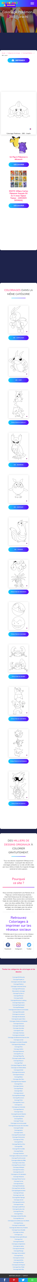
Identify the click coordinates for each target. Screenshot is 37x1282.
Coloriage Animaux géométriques (18, 1237)
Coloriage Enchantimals (19, 1186)
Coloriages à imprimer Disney (18, 986)
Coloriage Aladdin (18, 998)
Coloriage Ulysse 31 (18, 1172)
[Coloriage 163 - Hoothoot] (18, 489)
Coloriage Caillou (18, 1132)
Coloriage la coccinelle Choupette (18, 1042)
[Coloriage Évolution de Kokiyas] (18, 785)
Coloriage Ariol (18, 1239)
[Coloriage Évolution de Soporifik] (18, 701)
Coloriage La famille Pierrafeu (18, 1216)
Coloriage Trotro (18, 1100)
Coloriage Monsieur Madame (18, 1081)
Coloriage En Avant (18, 1030)
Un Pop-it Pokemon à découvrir (18, 158)
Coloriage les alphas (18, 1246)
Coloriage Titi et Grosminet (18, 1158)
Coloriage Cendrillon (18, 1153)
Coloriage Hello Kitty (18, 1269)
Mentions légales (14, 1276)
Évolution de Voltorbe (18, 634)
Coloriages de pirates (18, 1028)
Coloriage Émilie (18, 1142)
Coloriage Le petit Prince (18, 1207)
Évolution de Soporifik (18, 719)
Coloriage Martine (18, 1151)
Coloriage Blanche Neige (18, 1095)
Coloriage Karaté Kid (18, 1241)
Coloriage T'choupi (18, 1121)
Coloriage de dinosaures (18, 1072)
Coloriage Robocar (18, 996)
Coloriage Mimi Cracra (18, 1102)
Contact (25, 1276)
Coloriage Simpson (18, 1061)
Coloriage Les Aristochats (18, 1107)
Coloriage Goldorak (18, 1023)
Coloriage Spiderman (18, 1051)
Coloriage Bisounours (18, 1098)
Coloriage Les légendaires (18, 1244)
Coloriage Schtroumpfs (18, 1012)
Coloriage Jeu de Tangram (18, 1265)
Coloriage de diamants (18, 1248)
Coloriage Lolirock (18, 1200)
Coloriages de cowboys (18, 1014)
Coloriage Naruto (18, 1255)
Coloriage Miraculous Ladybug (18, 1000)
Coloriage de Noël (18, 1070)
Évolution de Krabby (18, 676)
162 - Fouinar (18, 549)
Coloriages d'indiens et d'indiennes (18, 1021)
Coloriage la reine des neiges (18, 982)
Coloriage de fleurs (18, 1183)
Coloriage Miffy (18, 1146)
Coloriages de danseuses (18, 1016)
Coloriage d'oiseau (18, 1204)
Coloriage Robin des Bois (18, 1188)
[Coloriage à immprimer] (10, 4)
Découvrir (19, 164)
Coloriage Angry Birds (18, 1116)
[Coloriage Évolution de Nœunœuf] (18, 574)
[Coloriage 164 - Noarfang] (18, 447)
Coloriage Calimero (18, 1086)
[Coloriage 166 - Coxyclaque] (18, 320)
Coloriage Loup (18, 1234)
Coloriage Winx (19, 1047)
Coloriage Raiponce (19, 1109)
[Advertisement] (18, 34)
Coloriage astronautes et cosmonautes (18, 1010)
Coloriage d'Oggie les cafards (18, 1065)
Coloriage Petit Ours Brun (18, 1144)
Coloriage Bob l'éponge (18, 1197)
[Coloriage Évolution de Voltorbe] (18, 616)
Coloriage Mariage (18, 1251)
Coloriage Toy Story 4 (18, 993)
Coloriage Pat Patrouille (18, 977)
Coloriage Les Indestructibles (18, 1067)
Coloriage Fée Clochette (18, 1149)
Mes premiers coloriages (18, 991)
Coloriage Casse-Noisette (18, 1230)
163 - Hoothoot (18, 507)
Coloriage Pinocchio (18, 1211)
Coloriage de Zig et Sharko (18, 1044)
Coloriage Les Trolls (18, 1139)
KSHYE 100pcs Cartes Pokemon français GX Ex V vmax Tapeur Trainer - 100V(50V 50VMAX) (18, 196)
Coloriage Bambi (18, 1118)
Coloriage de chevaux (18, 1074)
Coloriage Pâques (18, 1088)
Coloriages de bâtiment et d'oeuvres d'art (18, 1037)
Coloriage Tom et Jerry (18, 1170)
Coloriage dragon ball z (18, 1003)
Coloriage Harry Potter (18, 1267)
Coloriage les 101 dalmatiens (18, 1174)
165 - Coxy (18, 380)
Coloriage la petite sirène (18, 1058)
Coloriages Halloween (18, 1026)
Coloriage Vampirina (18, 1176)
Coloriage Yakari (18, 1091)
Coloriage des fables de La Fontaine (18, 1227)
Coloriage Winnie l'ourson (18, 1179)
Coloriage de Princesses (18, 989)
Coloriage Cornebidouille (18, 1225)
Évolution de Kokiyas (18, 803)
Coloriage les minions (18, 1258)
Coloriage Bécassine (18, 1218)
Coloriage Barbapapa (18, 1007)
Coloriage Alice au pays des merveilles (18, 1125)
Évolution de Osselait (18, 422)
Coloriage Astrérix (18, 1049)
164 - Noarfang (18, 465)
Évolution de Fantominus (18, 761)
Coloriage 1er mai (18, 1181)
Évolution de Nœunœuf (18, 592)
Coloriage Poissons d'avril (18, 1165)
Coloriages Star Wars (18, 1079)
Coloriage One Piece (18, 1262)
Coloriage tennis (18, 1130)
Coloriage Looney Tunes (18, 1163)
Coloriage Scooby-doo (18, 1209)
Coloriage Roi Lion (18, 1054)
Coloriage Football (18, 1128)
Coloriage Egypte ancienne (18, 1190)
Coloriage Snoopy (18, 1223)
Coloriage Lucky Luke (18, 1195)
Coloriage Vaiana (18, 1112)
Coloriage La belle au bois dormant (18, 1156)
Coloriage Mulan (18, 1214)
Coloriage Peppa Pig (18, 1056)
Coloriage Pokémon (19, 984)
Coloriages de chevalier (18, 1035)
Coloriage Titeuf (18, 1063)
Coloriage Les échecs (18, 1232)
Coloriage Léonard (18, 1093)
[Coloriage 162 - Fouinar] (18, 531)
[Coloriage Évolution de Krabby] (18, 658)
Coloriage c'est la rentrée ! (18, 1253)
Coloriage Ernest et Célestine (18, 1114)
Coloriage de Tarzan (18, 1193)
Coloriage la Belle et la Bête (18, 1160)
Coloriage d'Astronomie (18, 1137)
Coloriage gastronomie (18, 1202)
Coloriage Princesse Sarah (18, 1135)
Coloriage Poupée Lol (18, 979)
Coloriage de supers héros (18, 1019)
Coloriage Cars (18, 1105)
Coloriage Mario (18, 1084)
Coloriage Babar (18, 1077)
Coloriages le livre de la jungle (18, 1123)
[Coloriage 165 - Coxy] (18, 362)
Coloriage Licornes (18, 1040)
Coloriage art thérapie (18, 1167)
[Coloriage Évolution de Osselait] (18, 404)
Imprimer (20, 60)
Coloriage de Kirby (18, 1260)
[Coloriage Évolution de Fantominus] (18, 743)
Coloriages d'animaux (18, 1033)
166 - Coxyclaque (18, 338)
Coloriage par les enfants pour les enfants (18, 1221)
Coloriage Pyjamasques (18, 1005)
